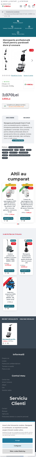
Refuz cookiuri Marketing (17, 451)
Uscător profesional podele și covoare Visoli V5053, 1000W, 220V (10, 257)
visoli (16, 150)
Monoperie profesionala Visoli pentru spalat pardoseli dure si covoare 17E (26, 258)
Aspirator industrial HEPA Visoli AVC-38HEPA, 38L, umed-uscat (10, 296)
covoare (5, 155)
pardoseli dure (23, 152)
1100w (29, 150)
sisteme (5, 158)
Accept (17, 440)
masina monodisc (8, 150)
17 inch (22, 150)
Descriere (10, 118)
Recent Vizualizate (10, 319)
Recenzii (26, 118)
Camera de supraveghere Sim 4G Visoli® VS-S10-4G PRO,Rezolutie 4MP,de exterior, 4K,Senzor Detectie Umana (26, 205)
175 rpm (5, 152)
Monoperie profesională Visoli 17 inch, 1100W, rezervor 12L (9, 339)
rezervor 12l (13, 152)
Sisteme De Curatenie (12, 12)
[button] (12, 60)
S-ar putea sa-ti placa (12, 234)
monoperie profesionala (16, 147)
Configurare (17, 446)
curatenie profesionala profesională (20, 155)
